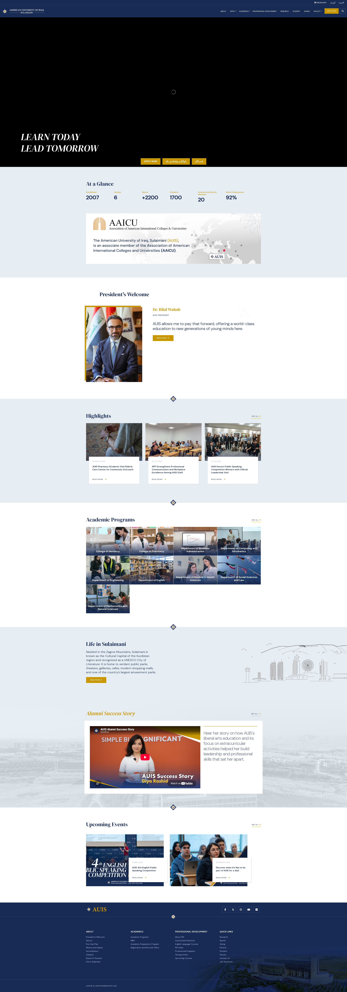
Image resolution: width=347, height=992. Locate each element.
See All (255, 416)
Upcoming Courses (183, 958)
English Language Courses (186, 944)
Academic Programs (140, 937)
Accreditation (92, 951)
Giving (307, 11)
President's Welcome (95, 937)
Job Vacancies (226, 961)
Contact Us (225, 958)
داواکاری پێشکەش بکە (176, 161)
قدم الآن (199, 161)
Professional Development (265, 11)
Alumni (223, 940)
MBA (133, 940)
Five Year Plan (92, 944)
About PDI (179, 937)
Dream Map (321, 2)
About (223, 11)
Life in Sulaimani (93, 961)
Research (285, 11)
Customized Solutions (185, 940)
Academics (244, 11)
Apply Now (331, 11)
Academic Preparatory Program (145, 944)
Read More (162, 338)
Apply (232, 11)
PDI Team (179, 947)
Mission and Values (94, 947)
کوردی (332, 3)
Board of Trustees (94, 958)
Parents (223, 947)
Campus (90, 954)
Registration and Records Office (145, 947)
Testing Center (181, 954)
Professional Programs (185, 951)
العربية (341, 3)
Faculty (317, 11)
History (89, 940)
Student (296, 11)
